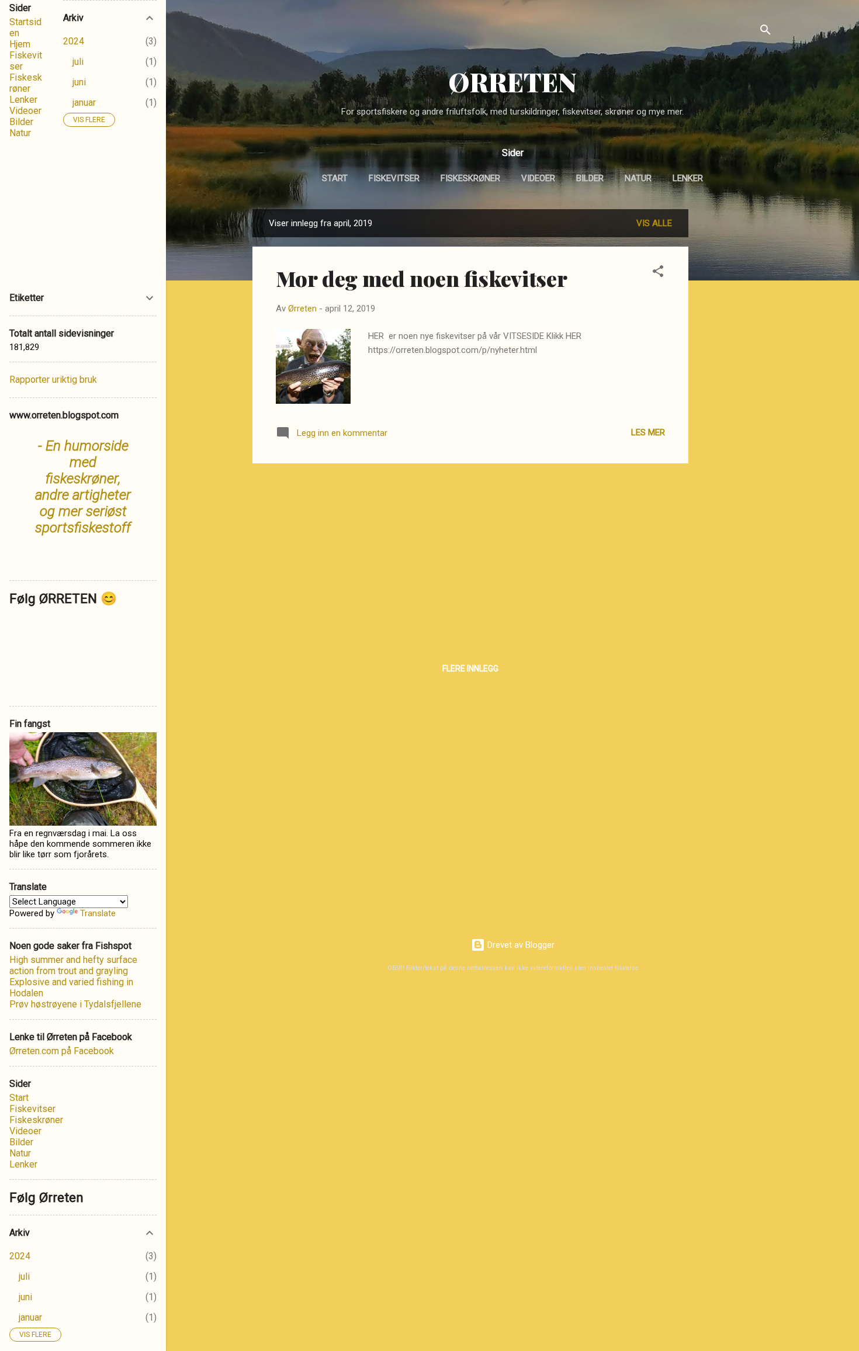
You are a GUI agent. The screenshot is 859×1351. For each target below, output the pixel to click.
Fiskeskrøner (470, 178)
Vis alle (654, 223)
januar (84, 102)
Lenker (688, 178)
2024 (73, 41)
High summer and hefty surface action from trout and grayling (73, 965)
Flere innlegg (470, 668)
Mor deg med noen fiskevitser (421, 278)
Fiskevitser (394, 178)
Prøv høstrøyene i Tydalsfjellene (75, 1004)
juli (78, 61)
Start (335, 178)
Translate (98, 913)
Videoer (538, 178)
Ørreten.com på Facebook (61, 1050)
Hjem (19, 44)
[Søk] (765, 32)
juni (79, 82)
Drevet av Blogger (520, 945)
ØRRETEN (512, 81)
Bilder (590, 178)
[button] (658, 273)
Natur (638, 178)
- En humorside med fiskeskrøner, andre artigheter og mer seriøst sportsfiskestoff (83, 487)
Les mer (648, 432)
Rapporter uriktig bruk (53, 379)
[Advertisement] (735, 384)
